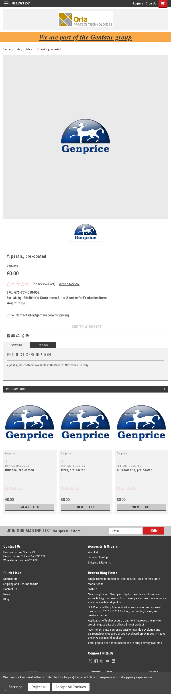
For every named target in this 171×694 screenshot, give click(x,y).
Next (165, 389)
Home (7, 49)
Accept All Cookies (70, 686)
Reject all (39, 686)
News (6, 594)
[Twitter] (22, 336)
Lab (18, 49)
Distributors (10, 578)
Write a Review (69, 284)
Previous (159, 389)
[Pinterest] (27, 336)
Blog (6, 599)
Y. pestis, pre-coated (49, 49)
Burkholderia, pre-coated (135, 470)
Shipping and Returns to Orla (20, 584)
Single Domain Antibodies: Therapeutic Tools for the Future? (124, 578)
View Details (29, 507)
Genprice (10, 453)
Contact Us (10, 589)
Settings (15, 686)
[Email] (13, 336)
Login (137, 3)
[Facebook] (8, 336)
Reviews (43, 344)
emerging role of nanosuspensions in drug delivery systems (125, 642)
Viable (28, 49)
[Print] (18, 336)
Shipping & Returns (99, 562)
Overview (16, 344)
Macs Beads (96, 584)
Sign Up (151, 3)
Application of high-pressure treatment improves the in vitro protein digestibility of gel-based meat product (124, 622)
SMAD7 (92, 589)
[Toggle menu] (6, 6)
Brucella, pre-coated (19, 470)
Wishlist (93, 552)
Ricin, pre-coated (73, 470)
